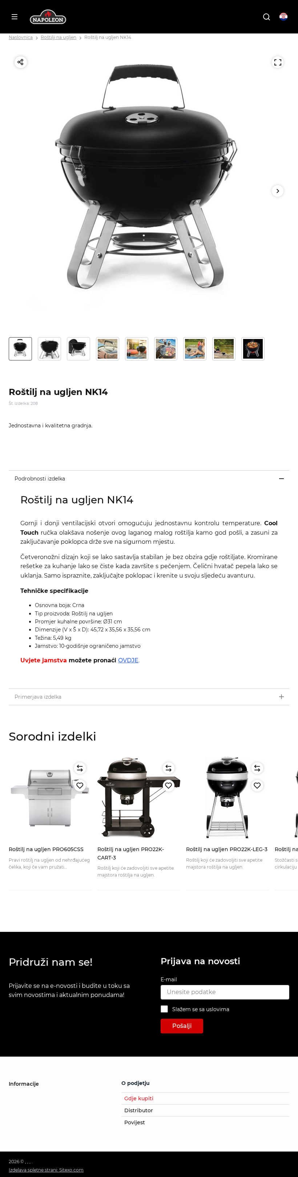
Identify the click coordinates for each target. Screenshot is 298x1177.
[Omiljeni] (80, 785)
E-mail (169, 979)
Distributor (138, 1110)
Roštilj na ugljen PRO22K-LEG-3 (226, 849)
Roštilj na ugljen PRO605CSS (46, 849)
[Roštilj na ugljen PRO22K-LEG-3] (227, 798)
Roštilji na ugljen (58, 37)
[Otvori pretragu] (266, 16)
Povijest (134, 1122)
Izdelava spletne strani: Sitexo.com (46, 1170)
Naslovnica (21, 37)
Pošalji (182, 1025)
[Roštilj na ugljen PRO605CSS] (50, 798)
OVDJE (128, 660)
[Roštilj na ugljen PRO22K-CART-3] (138, 798)
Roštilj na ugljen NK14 (107, 37)
